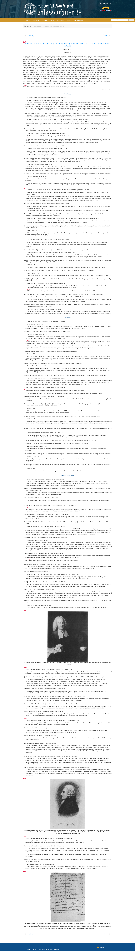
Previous (30, 35)
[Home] (52, 9)
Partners (69, 20)
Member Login (104, 3)
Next (106, 35)
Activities (27, 20)
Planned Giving (78, 20)
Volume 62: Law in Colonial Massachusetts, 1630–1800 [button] (49, 26)
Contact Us (103, 947)
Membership (60, 20)
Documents (45, 20)
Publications (35, 20)
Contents (27, 26)
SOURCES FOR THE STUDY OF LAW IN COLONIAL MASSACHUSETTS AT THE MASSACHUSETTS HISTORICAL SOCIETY (68, 45)
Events (52, 20)
